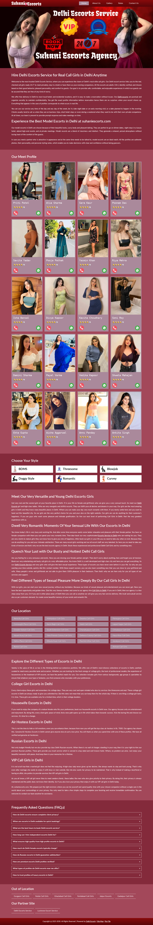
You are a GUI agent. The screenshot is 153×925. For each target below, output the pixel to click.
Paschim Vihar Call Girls (90, 641)
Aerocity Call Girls (21, 619)
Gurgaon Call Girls (21, 896)
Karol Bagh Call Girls (55, 624)
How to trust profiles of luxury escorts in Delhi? (33, 875)
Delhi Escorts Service (23, 911)
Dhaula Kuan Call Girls (56, 641)
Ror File (107, 921)
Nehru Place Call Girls (23, 641)
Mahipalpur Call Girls (56, 619)
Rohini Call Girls (20, 647)
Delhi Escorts (91, 921)
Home (83, 3)
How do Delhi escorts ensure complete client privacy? (36, 815)
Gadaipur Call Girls (125, 896)
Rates (120, 3)
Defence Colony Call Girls (90, 635)
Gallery (109, 3)
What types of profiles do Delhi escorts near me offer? (36, 868)
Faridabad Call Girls (85, 896)
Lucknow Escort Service (48, 911)
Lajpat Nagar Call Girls (122, 624)
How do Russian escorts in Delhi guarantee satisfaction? (36, 855)
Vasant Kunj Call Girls (23, 635)
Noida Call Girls (41, 896)
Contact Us (134, 3)
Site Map (100, 921)
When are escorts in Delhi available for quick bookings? (36, 821)
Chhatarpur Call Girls (121, 630)
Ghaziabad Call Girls (62, 896)
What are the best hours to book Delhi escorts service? (36, 828)
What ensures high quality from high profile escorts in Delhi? (38, 842)
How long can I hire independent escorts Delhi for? (34, 835)
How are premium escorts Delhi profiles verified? (34, 862)
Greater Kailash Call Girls (24, 630)
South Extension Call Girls (57, 630)
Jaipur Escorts (106, 896)
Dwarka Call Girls (87, 619)
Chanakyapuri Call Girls (89, 630)
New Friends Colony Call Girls (59, 635)
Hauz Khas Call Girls (121, 635)
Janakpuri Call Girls (121, 641)
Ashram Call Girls (120, 647)
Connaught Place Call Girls (25, 624)
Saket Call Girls (86, 624)
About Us (96, 3)
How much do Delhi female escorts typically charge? (35, 848)
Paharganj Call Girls (121, 619)
